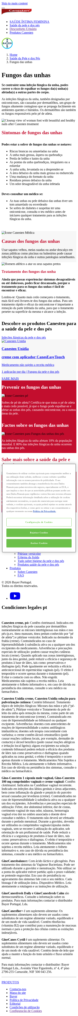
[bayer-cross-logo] (7, 48)
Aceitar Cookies (39, 543)
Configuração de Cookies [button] (26, 1011)
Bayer (13, 996)
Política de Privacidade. (44, 511)
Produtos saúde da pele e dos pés (38, 564)
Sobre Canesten (27, 571)
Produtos (15, 568)
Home (13, 54)
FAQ (21, 575)
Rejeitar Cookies (39, 532)
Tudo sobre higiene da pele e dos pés (41, 561)
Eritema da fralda (28, 557)
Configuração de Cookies (38, 522)
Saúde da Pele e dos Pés (25, 58)
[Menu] (3, 8)
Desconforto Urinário (23, 29)
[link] (39, 359)
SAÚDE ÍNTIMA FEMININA (29, 21)
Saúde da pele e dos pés (25, 25)
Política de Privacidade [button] (24, 1000)
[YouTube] (15, 598)
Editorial (15, 1003)
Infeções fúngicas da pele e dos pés (24, 337)
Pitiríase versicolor (29, 553)
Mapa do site (18, 992)
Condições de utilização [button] (25, 1007)
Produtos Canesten (21, 32)
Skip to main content (15, 3)
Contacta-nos (18, 989)
